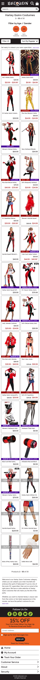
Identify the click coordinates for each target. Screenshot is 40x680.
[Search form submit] (36, 9)
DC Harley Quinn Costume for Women (10, 113)
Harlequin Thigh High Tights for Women (28, 428)
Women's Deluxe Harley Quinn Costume (9, 149)
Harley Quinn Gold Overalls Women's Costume (27, 77)
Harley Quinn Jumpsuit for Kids (10, 395)
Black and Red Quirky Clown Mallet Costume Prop (9, 461)
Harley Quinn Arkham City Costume (29, 495)
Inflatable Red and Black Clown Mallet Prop (29, 461)
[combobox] (18, 9)
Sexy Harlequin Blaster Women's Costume (29, 149)
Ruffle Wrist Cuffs (27, 561)
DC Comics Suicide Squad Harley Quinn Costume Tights (29, 528)
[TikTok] (30, 614)
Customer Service (10, 662)
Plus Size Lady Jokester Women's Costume (9, 359)
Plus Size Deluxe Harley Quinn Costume (9, 182)
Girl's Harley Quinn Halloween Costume (8, 77)
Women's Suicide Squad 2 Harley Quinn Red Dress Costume (30, 218)
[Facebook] (9, 614)
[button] (37, 3)
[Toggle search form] (32, 3)
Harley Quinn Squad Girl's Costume (10, 290)
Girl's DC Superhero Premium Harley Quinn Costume (28, 395)
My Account (10, 652)
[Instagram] (20, 614)
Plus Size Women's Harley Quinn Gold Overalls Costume (29, 113)
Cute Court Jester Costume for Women (30, 254)
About (4, 667)
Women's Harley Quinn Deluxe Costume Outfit (9, 495)
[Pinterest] (15, 614)
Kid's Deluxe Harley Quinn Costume (30, 323)
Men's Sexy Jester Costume (27, 359)
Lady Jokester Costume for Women (9, 323)
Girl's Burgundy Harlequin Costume (29, 182)
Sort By (28, 41)
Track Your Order (12, 657)
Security (5, 671)
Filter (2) (5, 41)
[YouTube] (25, 614)
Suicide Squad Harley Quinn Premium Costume (9, 528)
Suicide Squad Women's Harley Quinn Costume (9, 254)
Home (7, 648)
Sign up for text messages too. (16, 635)
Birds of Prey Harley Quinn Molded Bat (10, 561)
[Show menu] (3, 4)
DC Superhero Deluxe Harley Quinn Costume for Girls (10, 218)
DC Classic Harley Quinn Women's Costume (29, 290)
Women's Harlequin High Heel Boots (9, 428)
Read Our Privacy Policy (20, 643)
